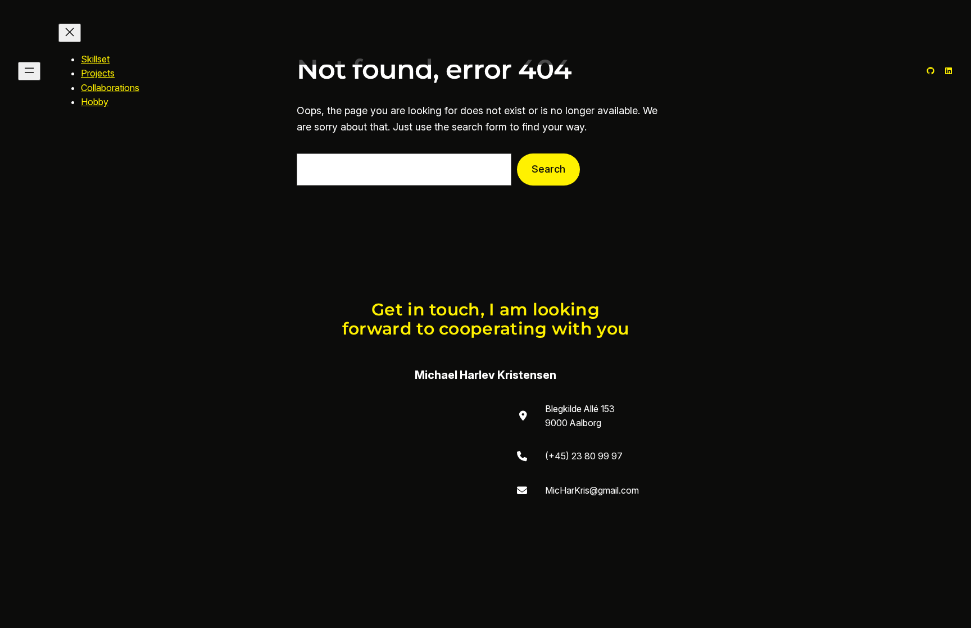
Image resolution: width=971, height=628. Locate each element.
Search (548, 169)
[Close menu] (69, 33)
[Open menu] (29, 71)
